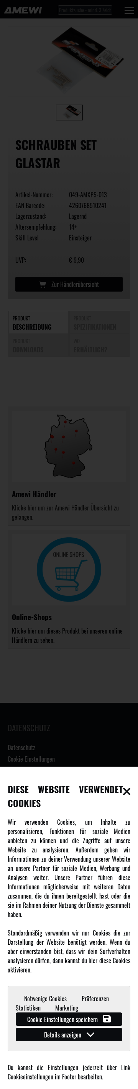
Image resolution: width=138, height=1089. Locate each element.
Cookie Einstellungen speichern (63, 1019)
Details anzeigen (63, 1034)
